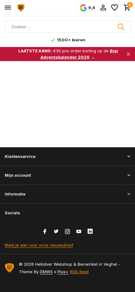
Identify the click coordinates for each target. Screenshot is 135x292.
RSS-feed (79, 271)
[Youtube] (78, 232)
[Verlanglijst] (114, 8)
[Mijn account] (103, 7)
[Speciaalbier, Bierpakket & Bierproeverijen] (33, 8)
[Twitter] (56, 232)
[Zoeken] (121, 26)
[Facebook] (44, 232)
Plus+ (62, 271)
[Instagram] (67, 232)
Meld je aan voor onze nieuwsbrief (39, 245)
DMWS (46, 271)
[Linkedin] (90, 232)
